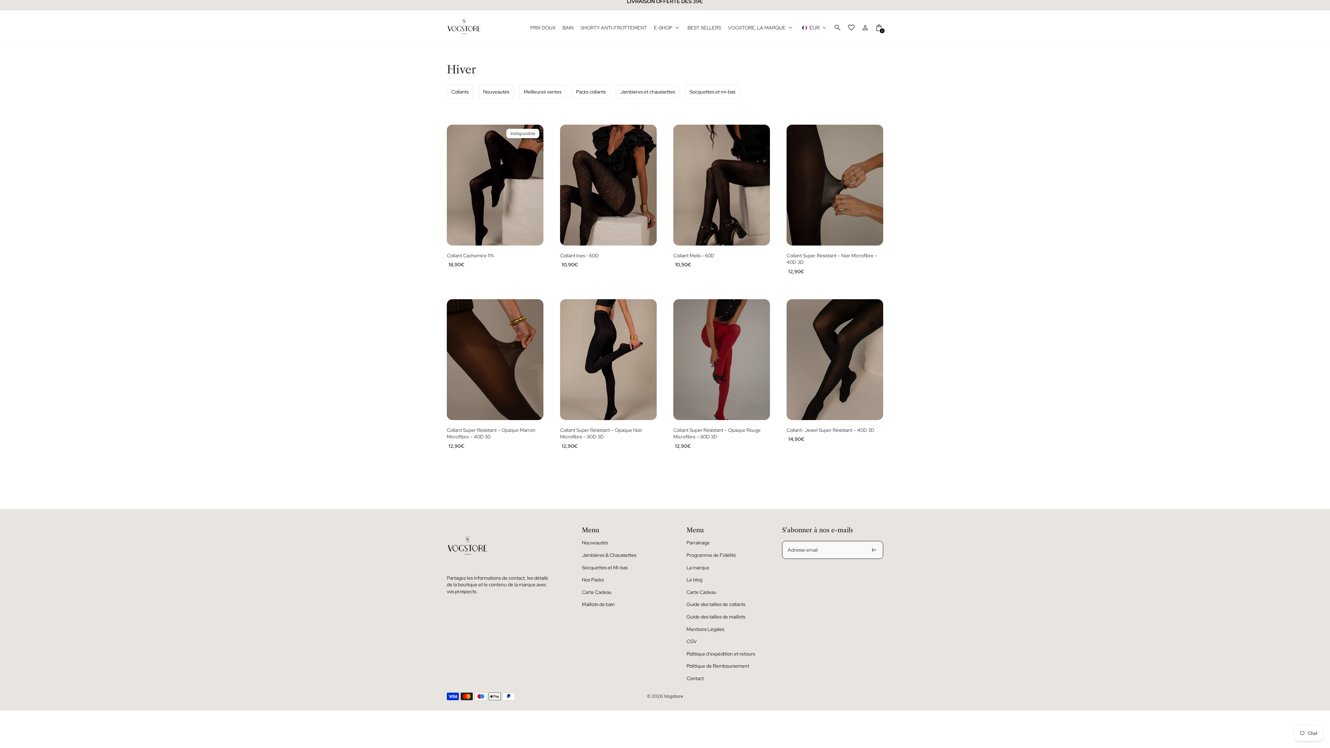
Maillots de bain (598, 604)
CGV (691, 641)
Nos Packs (593, 580)
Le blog (694, 580)
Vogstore (673, 696)
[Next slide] (533, 185)
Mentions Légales (705, 629)
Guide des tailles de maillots (715, 617)
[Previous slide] (457, 185)
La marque (697, 567)
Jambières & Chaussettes (609, 555)
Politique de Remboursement (717, 666)
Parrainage (698, 543)
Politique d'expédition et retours (720, 654)
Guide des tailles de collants (715, 604)
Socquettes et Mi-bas (605, 567)
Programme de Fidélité (711, 555)
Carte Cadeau (597, 592)
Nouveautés (595, 543)
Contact (695, 678)
